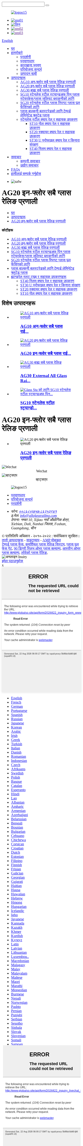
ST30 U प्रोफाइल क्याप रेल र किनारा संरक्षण (50, 285)
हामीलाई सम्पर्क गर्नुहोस (26, 174)
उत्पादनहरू (18, 78)
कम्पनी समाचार (30, 161)
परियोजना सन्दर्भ (31, 69)
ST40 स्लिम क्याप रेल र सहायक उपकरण (47, 281)
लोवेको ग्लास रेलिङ (34, 553)
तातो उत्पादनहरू (12, 540)
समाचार (16, 157)
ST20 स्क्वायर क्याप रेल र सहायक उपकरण (48, 289)
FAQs (15, 169)
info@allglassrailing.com (38, 516)
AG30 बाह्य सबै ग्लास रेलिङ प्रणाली (44, 90)
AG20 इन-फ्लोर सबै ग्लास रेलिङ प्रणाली (47, 86)
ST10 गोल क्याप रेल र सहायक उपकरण (46, 293)
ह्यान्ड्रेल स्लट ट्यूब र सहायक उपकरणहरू (38, 277)
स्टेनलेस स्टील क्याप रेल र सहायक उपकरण (48, 119)
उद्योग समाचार (29, 165)
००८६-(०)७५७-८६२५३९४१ (38, 511)
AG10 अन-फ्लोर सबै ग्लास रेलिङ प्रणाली (48, 82)
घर (13, 49)
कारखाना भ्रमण (30, 65)
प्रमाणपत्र (27, 61)
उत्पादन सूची (28, 74)
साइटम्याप (32, 540)
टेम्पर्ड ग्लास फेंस (13, 544)
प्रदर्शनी (25, 57)
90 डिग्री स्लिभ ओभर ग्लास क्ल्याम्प (37, 548)
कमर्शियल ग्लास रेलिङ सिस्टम (45, 544)
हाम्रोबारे (17, 53)
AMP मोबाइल (51, 540)
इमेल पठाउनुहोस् (12, 561)
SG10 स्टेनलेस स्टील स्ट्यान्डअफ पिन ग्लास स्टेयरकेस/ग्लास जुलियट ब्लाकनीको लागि (50, 96)
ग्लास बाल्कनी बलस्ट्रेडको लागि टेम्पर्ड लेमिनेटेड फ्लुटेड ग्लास (45, 113)
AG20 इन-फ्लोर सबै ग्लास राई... (45, 353)
